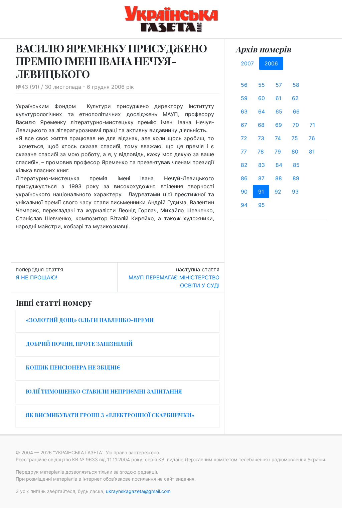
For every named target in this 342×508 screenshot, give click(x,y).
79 (278, 151)
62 (295, 98)
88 (278, 178)
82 (244, 165)
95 (261, 205)
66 (296, 111)
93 (295, 191)
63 (244, 111)
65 (279, 111)
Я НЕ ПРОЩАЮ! (36, 277)
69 (278, 124)
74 (278, 138)
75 (295, 138)
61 (278, 98)
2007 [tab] (247, 63)
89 (296, 178)
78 (261, 151)
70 (296, 124)
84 (279, 165)
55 (261, 84)
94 (244, 205)
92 (278, 191)
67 (244, 124)
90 (244, 191)
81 (312, 151)
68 (261, 124)
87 (261, 178)
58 (296, 84)
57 (279, 84)
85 (296, 165)
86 (244, 178)
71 (312, 124)
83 (261, 165)
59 (244, 98)
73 (261, 138)
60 (261, 98)
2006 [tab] (271, 63)
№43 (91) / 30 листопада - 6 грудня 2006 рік (75, 86)
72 (244, 138)
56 (244, 84)
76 (312, 138)
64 (261, 111)
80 (295, 151)
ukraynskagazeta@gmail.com (138, 491)
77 (244, 151)
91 (261, 191)
